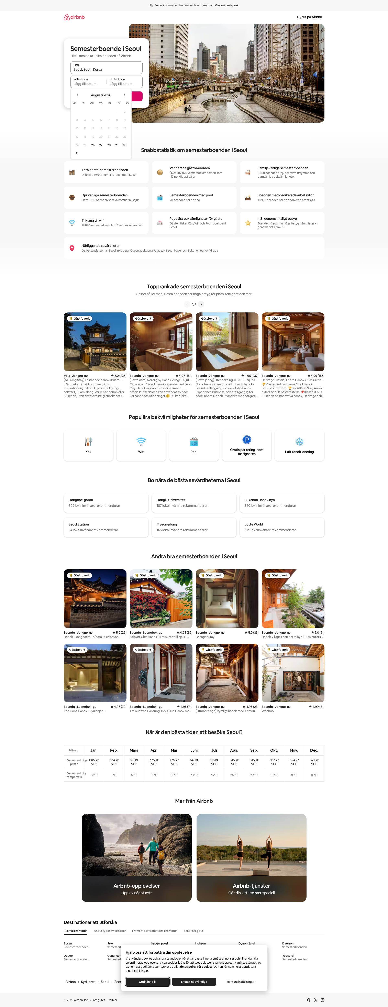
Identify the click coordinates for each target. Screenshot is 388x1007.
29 (117, 145)
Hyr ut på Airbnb (309, 17)
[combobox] (106, 69)
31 (77, 153)
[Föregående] (187, 304)
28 (109, 145)
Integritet (98, 1000)
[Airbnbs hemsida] (74, 17)
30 (124, 145)
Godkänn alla (147, 982)
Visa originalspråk (227, 5)
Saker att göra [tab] (193, 931)
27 (100, 145)
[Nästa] (201, 304)
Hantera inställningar (240, 982)
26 (93, 145)
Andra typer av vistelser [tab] (110, 931)
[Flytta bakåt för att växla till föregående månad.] (77, 95)
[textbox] (88, 83)
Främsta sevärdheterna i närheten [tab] (154, 931)
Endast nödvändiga (194, 982)
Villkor (113, 1000)
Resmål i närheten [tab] (75, 931)
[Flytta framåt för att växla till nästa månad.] (124, 95)
